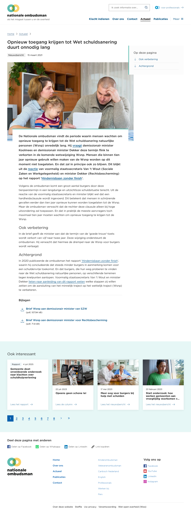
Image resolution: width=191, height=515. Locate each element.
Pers (100, 494)
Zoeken (146, 7)
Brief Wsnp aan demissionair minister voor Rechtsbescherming (66, 322)
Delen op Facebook (21, 446)
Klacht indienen (99, 19)
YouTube (152, 471)
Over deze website (63, 507)
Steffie (78, 507)
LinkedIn (152, 476)
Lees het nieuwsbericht (113, 404)
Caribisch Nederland (108, 471)
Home (56, 459)
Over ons (118, 19)
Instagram (153, 481)
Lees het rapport (21, 405)
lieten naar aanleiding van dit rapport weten (57, 281)
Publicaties (161, 19)
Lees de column (64, 404)
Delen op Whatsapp (50, 446)
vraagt (77, 145)
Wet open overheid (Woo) (132, 507)
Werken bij (103, 488)
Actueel (145, 19)
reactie (33, 169)
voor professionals (170, 7)
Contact (132, 19)
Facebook (153, 466)
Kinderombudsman (108, 460)
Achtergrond (146, 66)
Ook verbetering (148, 59)
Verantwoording (107, 507)
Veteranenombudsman (109, 465)
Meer (176, 19)
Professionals (104, 483)
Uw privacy (90, 507)
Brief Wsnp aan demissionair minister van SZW (56, 310)
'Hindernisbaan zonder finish (99, 260)
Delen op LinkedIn (78, 446)
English (102, 477)
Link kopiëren (102, 446)
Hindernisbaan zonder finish (62, 178)
